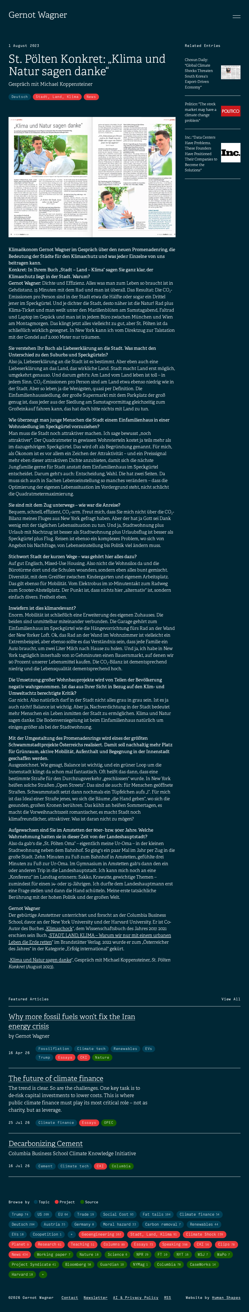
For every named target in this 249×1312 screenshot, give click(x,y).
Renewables (125, 1049)
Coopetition (47, 1234)
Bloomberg (78, 1265)
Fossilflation (53, 1049)
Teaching (82, 1244)
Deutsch (19, 97)
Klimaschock (59, 928)
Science (117, 1255)
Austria (54, 1224)
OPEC (109, 1123)
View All (231, 999)
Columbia (121, 1166)
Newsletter (95, 1298)
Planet (20, 1244)
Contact (70, 1298)
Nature (102, 1057)
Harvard (22, 1275)
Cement (45, 1166)
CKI (83, 1057)
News (91, 97)
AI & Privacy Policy (135, 1298)
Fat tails (156, 1214)
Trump (44, 1057)
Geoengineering (101, 1234)
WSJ (203, 1255)
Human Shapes (226, 1298)
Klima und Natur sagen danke (40, 960)
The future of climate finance (56, 1078)
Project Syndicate (34, 1265)
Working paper (53, 1255)
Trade (85, 1214)
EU (63, 1214)
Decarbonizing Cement (46, 1143)
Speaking (175, 1244)
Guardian (112, 1265)
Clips (226, 1244)
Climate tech (91, 1049)
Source (91, 1202)
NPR (142, 1255)
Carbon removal (163, 1224)
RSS (167, 1298)
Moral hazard (119, 1224)
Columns (114, 1244)
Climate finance (56, 1123)
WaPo (223, 1255)
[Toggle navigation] (236, 16)
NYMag (140, 1265)
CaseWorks (203, 1265)
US (43, 1214)
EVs (148, 1049)
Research (50, 1244)
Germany (84, 1224)
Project (67, 1202)
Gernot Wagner (38, 15)
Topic (44, 1202)
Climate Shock (204, 1234)
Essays (65, 1057)
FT (162, 1255)
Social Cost (118, 1214)
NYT (183, 1255)
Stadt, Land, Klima (57, 97)
